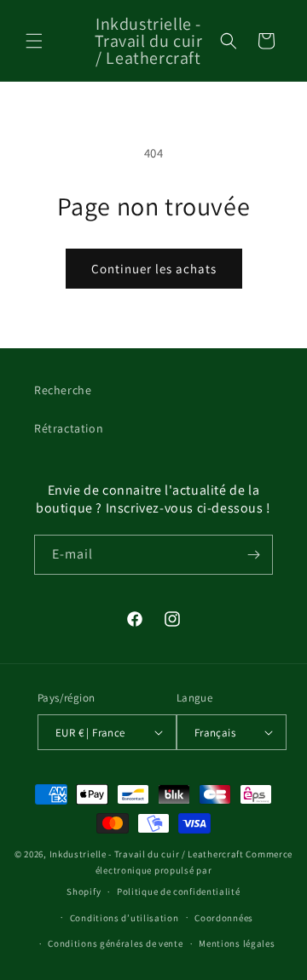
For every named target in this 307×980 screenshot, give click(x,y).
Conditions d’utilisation (124, 918)
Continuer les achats (154, 269)
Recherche (62, 390)
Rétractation (68, 428)
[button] (34, 41)
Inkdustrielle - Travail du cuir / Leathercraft (146, 854)
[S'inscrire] (253, 555)
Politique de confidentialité (178, 891)
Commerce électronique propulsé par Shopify (180, 872)
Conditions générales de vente (115, 943)
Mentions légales (237, 943)
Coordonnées (223, 918)
